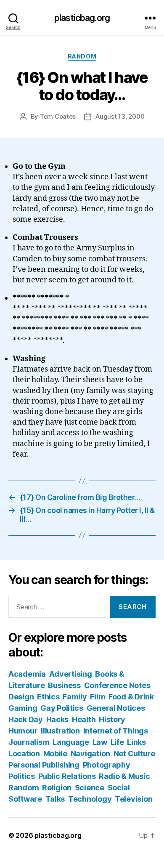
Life (117, 742)
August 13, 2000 (119, 116)
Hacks (57, 719)
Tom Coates (58, 116)
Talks (55, 799)
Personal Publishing (43, 764)
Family (75, 696)
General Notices (116, 708)
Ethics (48, 696)
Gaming (22, 708)
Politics (21, 776)
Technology (89, 799)
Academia (27, 674)
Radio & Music (124, 776)
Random (82, 56)
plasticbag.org (82, 17)
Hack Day (25, 719)
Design (21, 696)
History (112, 719)
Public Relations (67, 776)
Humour (22, 730)
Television (133, 799)
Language (71, 742)
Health (83, 719)
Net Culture (134, 753)
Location (24, 753)
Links (136, 742)
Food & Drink (131, 696)
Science (89, 787)
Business (64, 685)
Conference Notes (117, 685)
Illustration (60, 730)
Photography (106, 764)
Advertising (70, 674)
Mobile (55, 753)
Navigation (90, 753)
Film (97, 696)
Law (100, 742)
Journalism (28, 742)
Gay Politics (61, 708)
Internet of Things (115, 730)
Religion (56, 787)
